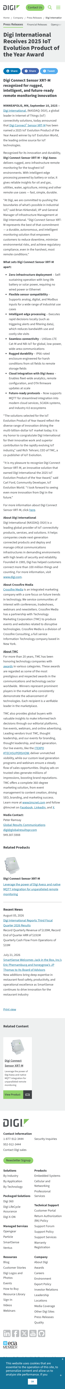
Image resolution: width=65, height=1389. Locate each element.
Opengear (9, 1231)
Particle (8, 1237)
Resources (10, 1257)
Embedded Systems (47, 1176)
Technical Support (46, 1205)
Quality (39, 1322)
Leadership (41, 1295)
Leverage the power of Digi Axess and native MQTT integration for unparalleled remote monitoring (31, 889)
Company (18, 18)
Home (6, 18)
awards (8, 666)
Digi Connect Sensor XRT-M (27, 125)
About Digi (41, 1262)
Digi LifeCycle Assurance (11, 1209)
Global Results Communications (24, 825)
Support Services (45, 1237)
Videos (7, 1305)
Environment (42, 1279)
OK (32, 1381)
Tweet (51, 71)
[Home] (11, 8)
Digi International (14, 111)
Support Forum (44, 1226)
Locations (40, 1300)
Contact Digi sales (15, 1150)
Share (14, 71)
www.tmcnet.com (33, 802)
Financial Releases (37, 24)
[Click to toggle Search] (50, 7)
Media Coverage (44, 1306)
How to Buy (11, 1289)
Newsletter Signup (18, 1160)
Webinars (9, 1311)
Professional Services (42, 1193)
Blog (6, 1262)
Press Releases (34, 18)
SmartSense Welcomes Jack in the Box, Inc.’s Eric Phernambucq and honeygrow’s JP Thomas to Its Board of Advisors (32, 965)
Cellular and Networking (42, 1183)
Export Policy (42, 1284)
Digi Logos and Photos (13, 1275)
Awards (39, 1268)
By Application (12, 1181)
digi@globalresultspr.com (20, 830)
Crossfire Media (13, 589)
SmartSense (11, 1242)
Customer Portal (45, 1210)
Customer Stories (14, 1268)
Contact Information (17, 1134)
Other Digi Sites (44, 1311)
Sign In (7, 1300)
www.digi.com (12, 577)
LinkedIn (40, 807)
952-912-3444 (12, 1144)
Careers (39, 1273)
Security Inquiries (45, 1139)
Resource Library (14, 1294)
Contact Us (35, 7)
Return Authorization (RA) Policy (48, 1218)
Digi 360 (8, 1201)
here (32, 510)
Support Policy (44, 1232)
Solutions (9, 1171)
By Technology (13, 1187)
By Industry (10, 1176)
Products (40, 1171)
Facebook (26, 807)
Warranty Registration (42, 1245)
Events (7, 1283)
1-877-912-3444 (13, 1139)
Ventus (7, 1248)
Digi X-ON (9, 1217)
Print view (9, 1009)
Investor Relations (46, 1289)
